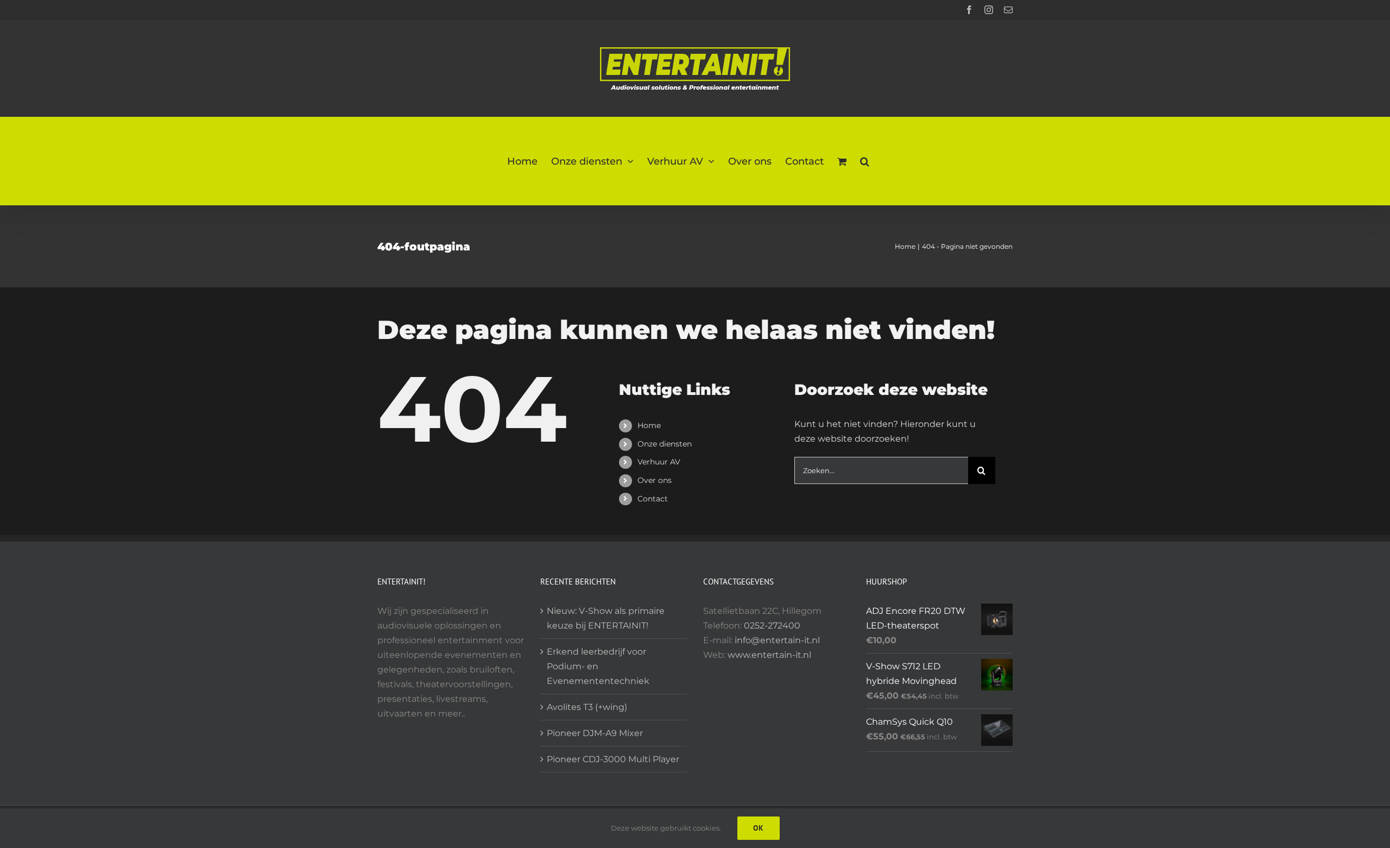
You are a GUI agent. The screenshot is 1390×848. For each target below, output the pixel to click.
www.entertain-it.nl (769, 655)
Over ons (654, 480)
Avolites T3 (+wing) (587, 707)
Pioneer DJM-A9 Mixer (595, 733)
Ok (758, 828)
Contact (652, 499)
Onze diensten (664, 444)
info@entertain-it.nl (777, 640)
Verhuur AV (658, 462)
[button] (864, 161)
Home (649, 425)
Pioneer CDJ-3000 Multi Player (613, 759)
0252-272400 (772, 625)
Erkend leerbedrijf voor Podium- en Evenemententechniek (598, 666)
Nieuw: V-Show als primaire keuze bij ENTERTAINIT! (606, 618)
